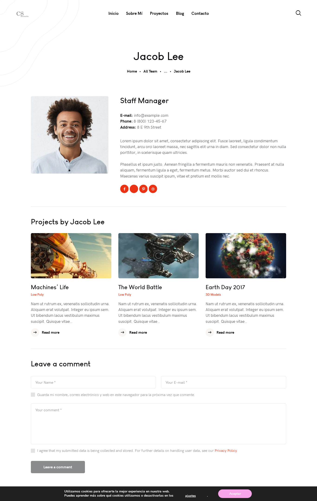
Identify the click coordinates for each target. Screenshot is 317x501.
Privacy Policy (225, 450)
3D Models (213, 294)
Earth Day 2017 (225, 287)
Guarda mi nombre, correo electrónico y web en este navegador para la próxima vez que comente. (116, 394)
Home (132, 71)
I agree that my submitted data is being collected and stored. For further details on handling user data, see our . (137, 450)
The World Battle (140, 287)
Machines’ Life (50, 287)
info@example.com (151, 115)
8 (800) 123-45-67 (150, 121)
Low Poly (37, 294)
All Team (150, 71)
